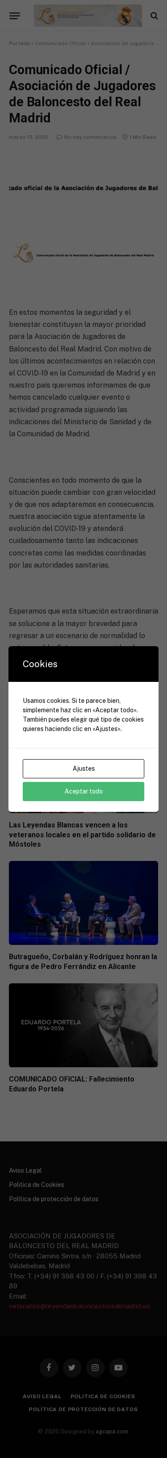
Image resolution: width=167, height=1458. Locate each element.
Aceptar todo (84, 791)
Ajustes (84, 768)
